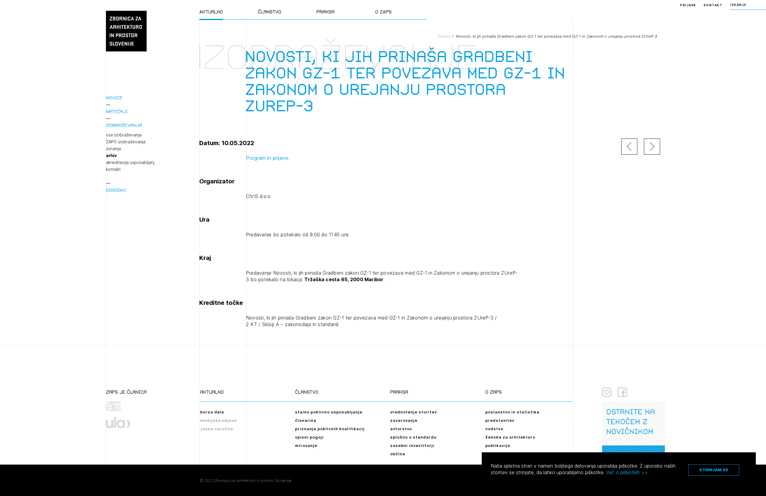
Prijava (688, 5)
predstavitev (499, 420)
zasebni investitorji (412, 445)
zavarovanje (403, 420)
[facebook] (622, 392)
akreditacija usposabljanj (130, 162)
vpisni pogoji (309, 437)
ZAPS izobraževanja (125, 141)
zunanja (113, 148)
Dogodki (116, 190)
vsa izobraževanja (124, 135)
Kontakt (713, 5)
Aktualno (211, 12)
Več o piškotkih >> (627, 472)
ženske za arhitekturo (510, 437)
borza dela (212, 412)
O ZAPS (383, 12)
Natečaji (117, 111)
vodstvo (494, 428)
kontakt (113, 169)
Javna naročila (216, 428)
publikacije (497, 445)
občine (397, 454)
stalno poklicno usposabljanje (328, 412)
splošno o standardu (413, 437)
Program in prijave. (267, 158)
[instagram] (607, 392)
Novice (114, 97)
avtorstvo (401, 428)
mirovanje (306, 445)
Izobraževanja (124, 125)
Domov (444, 36)
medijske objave (218, 420)
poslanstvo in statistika (512, 412)
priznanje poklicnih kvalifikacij (330, 428)
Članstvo (269, 12)
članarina (305, 420)
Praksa (326, 12)
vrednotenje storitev (413, 412)
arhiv (111, 155)
